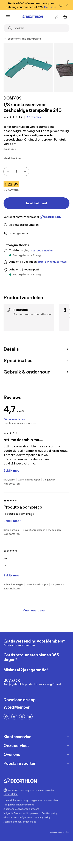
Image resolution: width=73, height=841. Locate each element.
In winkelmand (36, 203)
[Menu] (8, 16)
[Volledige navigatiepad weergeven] (5, 38)
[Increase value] (25, 171)
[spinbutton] (16, 171)
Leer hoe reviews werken (18, 423)
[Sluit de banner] (66, 5)
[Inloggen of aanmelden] (56, 16)
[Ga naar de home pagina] (32, 16)
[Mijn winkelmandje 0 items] (65, 16)
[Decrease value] (8, 171)
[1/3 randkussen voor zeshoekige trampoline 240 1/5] (28, 67)
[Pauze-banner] (61, 5)
